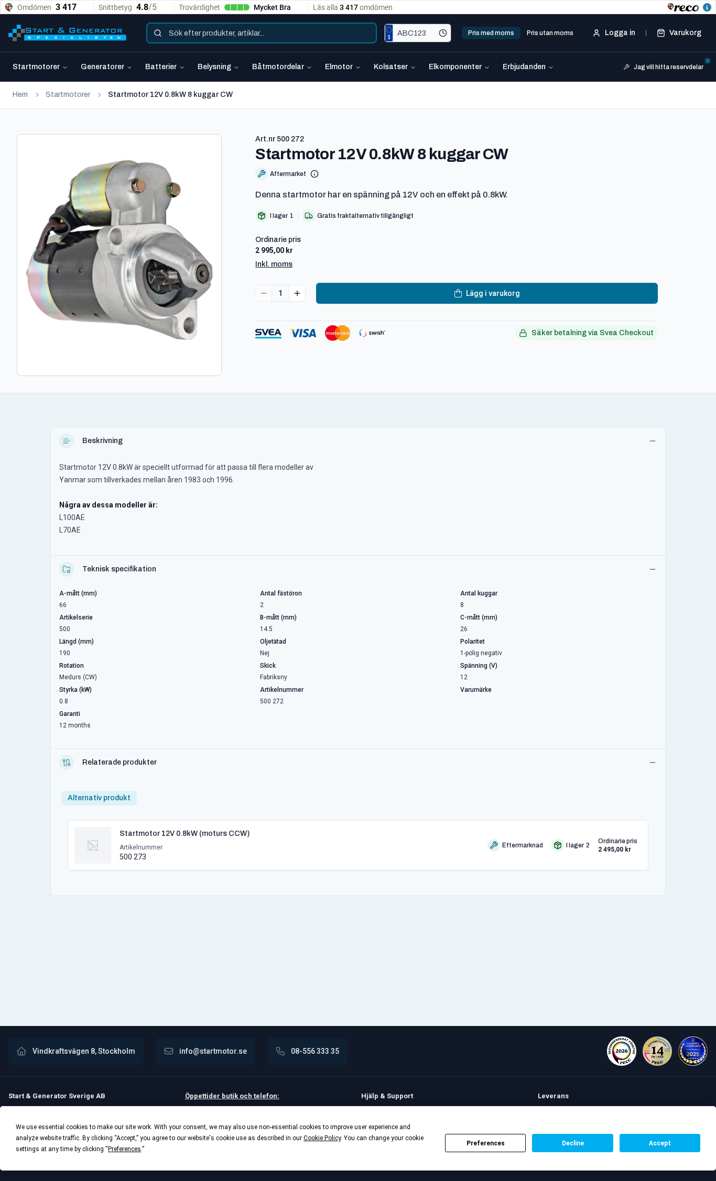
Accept (660, 1143)
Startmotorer (36, 67)
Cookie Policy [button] (322, 1138)
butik (230, 1096)
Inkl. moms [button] (273, 264)
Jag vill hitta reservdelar (668, 67)
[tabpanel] (358, 841)
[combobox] (261, 33)
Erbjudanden (524, 67)
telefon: (265, 1096)
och (245, 1096)
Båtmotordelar (278, 67)
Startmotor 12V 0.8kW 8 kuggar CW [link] (170, 94)
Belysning (214, 67)
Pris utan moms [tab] (550, 33)
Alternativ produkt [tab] (99, 798)
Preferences (486, 1143)
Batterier (161, 67)
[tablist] (521, 33)
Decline (573, 1143)
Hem (20, 94)
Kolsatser (391, 67)
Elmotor (339, 67)
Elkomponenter (455, 67)
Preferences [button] (124, 1149)
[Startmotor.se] (67, 33)
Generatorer (102, 67)
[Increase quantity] (297, 293)
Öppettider (203, 1096)
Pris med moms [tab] (491, 33)
